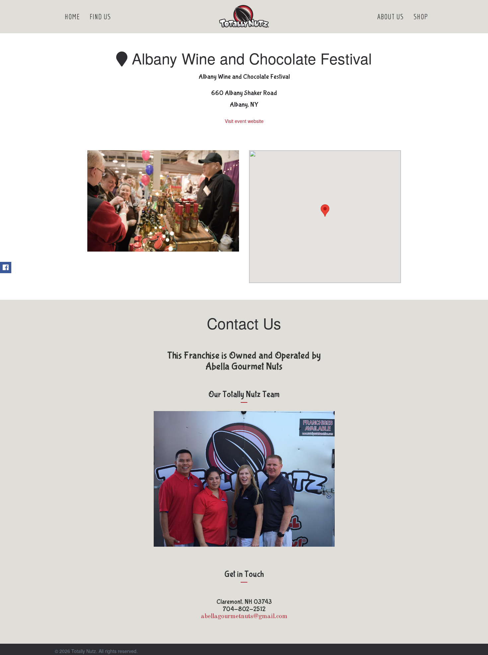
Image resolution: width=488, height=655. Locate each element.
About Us (390, 16)
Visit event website (244, 121)
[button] (325, 210)
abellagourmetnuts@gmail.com (244, 616)
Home (72, 16)
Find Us (100, 16)
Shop (421, 16)
